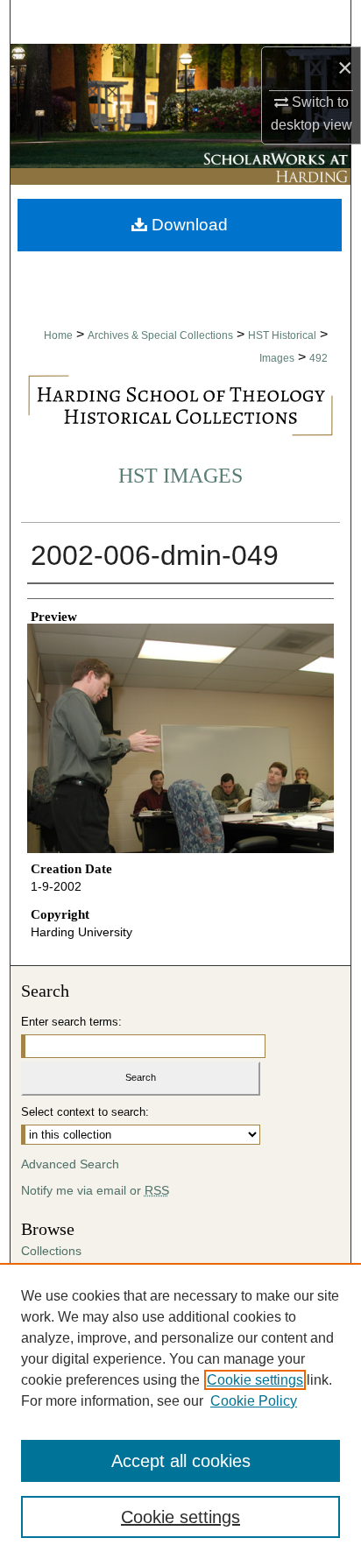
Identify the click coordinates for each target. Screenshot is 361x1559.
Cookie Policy (253, 1400)
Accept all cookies (181, 1461)
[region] (180, 1411)
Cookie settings (255, 1379)
